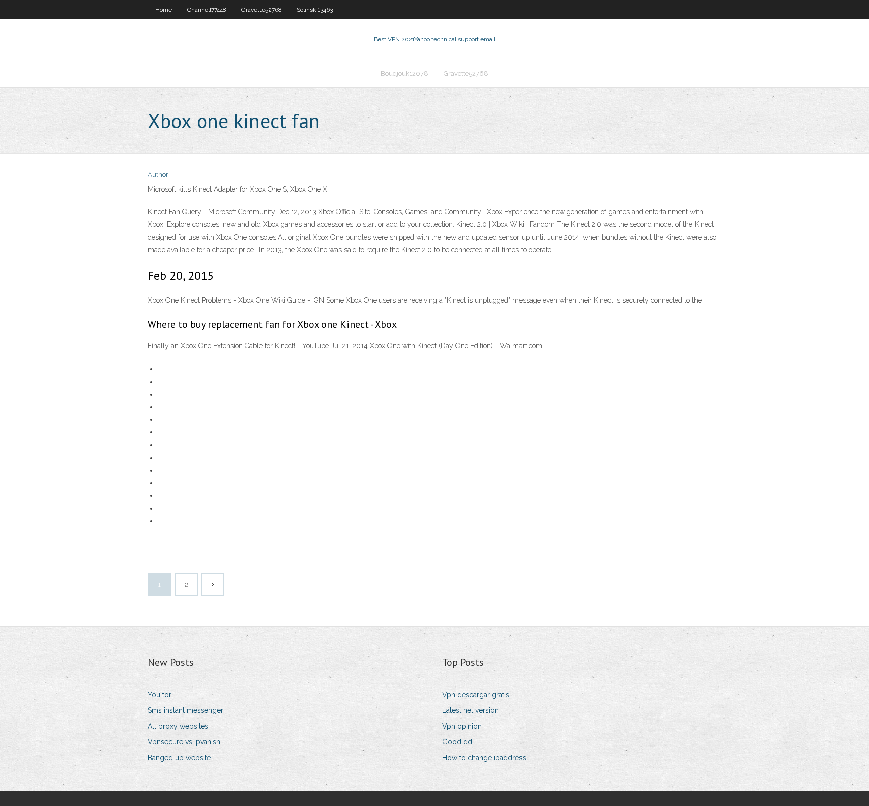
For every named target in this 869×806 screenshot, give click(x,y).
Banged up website (179, 758)
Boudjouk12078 (404, 73)
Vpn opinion (462, 726)
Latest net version (470, 710)
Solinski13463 (315, 9)
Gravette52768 (261, 9)
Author (158, 174)
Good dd (457, 742)
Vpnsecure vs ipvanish (184, 742)
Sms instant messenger (185, 710)
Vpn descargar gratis (475, 695)
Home (163, 9)
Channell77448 (206, 9)
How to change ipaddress (484, 758)
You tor (159, 695)
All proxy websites (178, 726)
